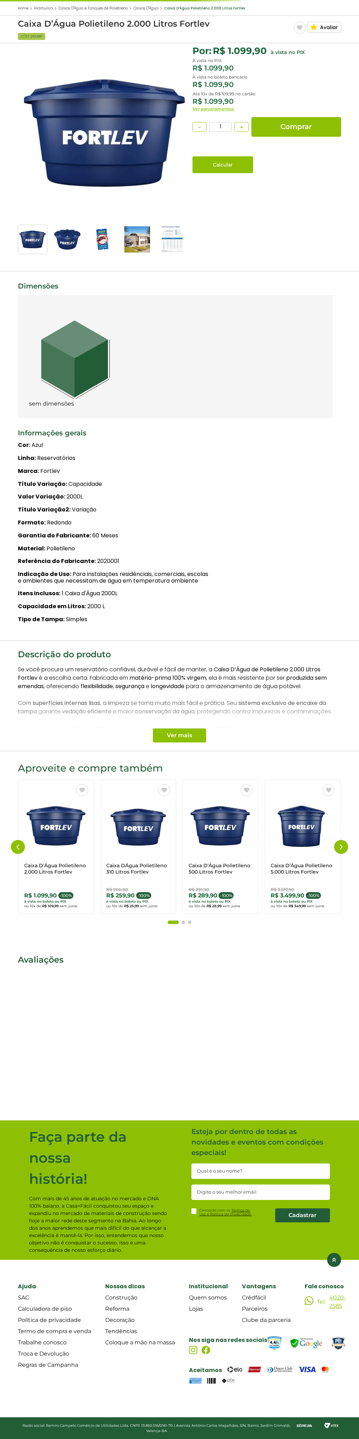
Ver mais (179, 735)
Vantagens (259, 1286)
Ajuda (27, 1286)
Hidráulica (43, 8)
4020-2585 (337, 1301)
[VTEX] (331, 1425)
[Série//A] (304, 1425)
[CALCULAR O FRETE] (222, 164)
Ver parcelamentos (213, 108)
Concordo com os (225, 1212)
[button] (18, 847)
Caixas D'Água (146, 8)
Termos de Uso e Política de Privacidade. (225, 1212)
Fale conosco (324, 1286)
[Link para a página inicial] (23, 8)
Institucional (208, 1286)
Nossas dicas (125, 1286)
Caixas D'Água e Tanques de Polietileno (93, 8)
